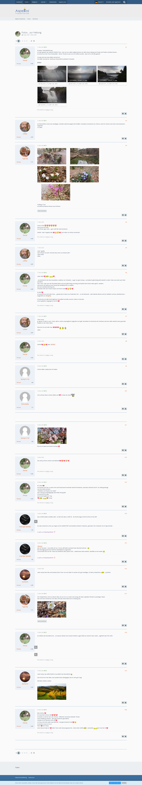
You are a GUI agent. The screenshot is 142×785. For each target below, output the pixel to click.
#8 (126, 341)
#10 (126, 391)
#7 (126, 316)
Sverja (25, 35)
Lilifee (53, 344)
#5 (126, 247)
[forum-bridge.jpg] (37, 521)
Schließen (124, 783)
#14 (126, 513)
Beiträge (19, 63)
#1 (126, 47)
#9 (126, 366)
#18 (126, 632)
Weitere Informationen (115, 783)
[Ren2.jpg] (37, 654)
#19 (126, 670)
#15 (126, 543)
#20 (126, 709)
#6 (126, 272)
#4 (126, 222)
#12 (126, 457)
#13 (126, 482)
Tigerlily (49, 296)
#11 (126, 425)
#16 (126, 568)
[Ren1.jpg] (37, 647)
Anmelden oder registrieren (113, 2)
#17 (126, 593)
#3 (126, 145)
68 (31, 41)
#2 (126, 120)
